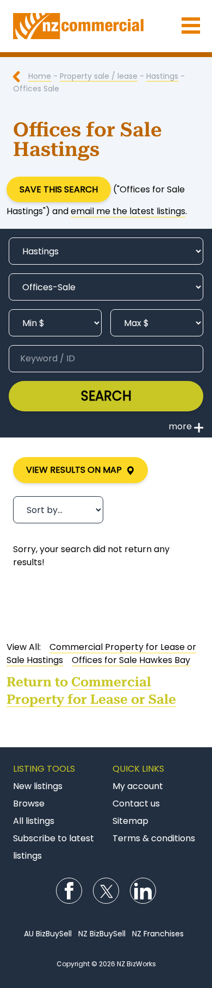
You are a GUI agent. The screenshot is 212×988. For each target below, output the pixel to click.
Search (106, 396)
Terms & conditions (154, 838)
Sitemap (130, 821)
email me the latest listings (128, 211)
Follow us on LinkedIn (143, 891)
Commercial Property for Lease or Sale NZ (106, 26)
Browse (29, 803)
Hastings (162, 76)
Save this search (59, 189)
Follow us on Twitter (106, 891)
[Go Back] (20, 76)
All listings (33, 821)
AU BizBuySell (48, 933)
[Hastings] (106, 251)
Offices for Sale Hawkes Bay (131, 660)
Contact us (136, 803)
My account (138, 786)
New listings (38, 786)
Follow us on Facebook (69, 891)
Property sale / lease (99, 76)
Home (39, 76)
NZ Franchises (158, 933)
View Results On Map (76, 470)
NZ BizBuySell (102, 933)
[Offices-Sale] (106, 287)
